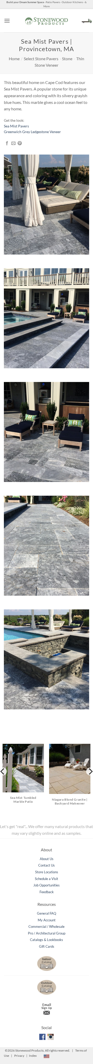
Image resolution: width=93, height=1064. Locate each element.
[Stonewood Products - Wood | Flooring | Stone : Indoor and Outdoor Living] (46, 20)
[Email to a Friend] (13, 143)
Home (14, 58)
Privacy (19, 1056)
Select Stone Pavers (41, 58)
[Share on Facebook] (7, 143)
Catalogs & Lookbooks (46, 940)
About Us (46, 859)
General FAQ (46, 913)
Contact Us (46, 865)
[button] (7, 20)
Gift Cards (46, 946)
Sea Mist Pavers (16, 126)
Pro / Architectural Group (46, 933)
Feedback (47, 892)
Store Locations (46, 872)
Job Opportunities (46, 885)
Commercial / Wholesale (46, 926)
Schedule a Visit (46, 879)
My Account (47, 920)
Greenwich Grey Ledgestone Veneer (32, 131)
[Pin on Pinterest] (20, 143)
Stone (67, 58)
